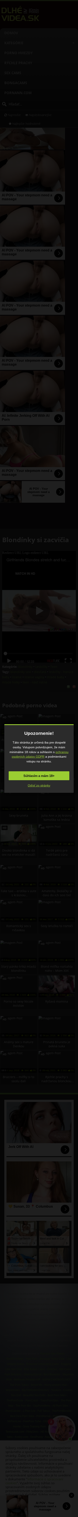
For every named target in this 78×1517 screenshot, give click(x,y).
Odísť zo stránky (39, 785)
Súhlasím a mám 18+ (39, 776)
